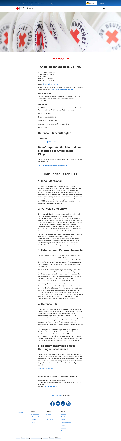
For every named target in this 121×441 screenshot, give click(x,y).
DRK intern (63, 431)
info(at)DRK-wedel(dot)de (50, 84)
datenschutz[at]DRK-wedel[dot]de (48, 142)
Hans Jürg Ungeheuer (50, 386)
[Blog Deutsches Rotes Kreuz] (68, 403)
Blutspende (33, 422)
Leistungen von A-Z (51, 419)
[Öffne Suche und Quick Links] (104, 9)
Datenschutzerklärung (66, 422)
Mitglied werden (35, 414)
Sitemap (63, 419)
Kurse (88, 9)
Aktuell (77, 9)
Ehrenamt (33, 419)
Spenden (93, 9)
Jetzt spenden (19, 412)
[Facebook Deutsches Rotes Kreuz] (52, 403)
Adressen (63, 414)
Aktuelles (48, 417)
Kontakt (63, 417)
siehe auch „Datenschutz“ (46, 368)
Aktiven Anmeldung (35, 417)
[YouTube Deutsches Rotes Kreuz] (58, 403)
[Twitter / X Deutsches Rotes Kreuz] (63, 403)
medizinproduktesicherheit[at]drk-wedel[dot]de (53, 165)
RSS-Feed (63, 428)
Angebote (82, 9)
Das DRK (99, 9)
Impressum (63, 425)
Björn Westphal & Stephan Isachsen (62, 90)
